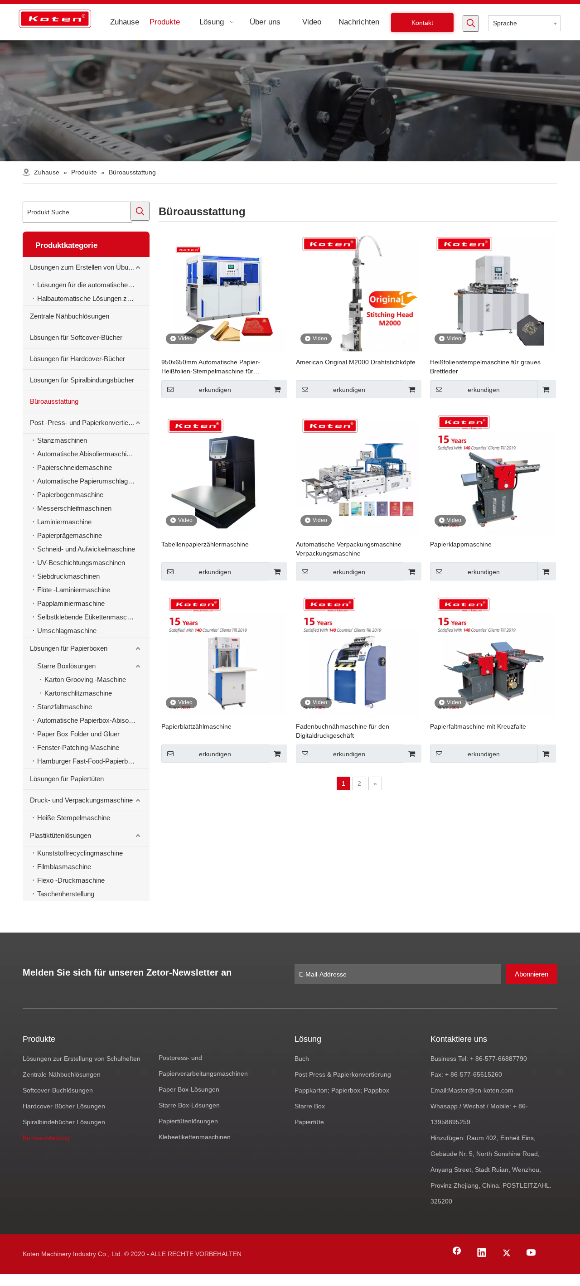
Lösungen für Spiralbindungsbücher (82, 380)
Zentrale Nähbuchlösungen (69, 316)
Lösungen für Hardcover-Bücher (77, 359)
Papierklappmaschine (461, 544)
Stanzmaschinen (62, 440)
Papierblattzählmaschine (196, 726)
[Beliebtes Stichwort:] (471, 23)
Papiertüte (309, 1122)
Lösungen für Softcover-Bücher (76, 337)
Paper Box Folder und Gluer (78, 734)
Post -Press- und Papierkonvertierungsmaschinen (90, 422)
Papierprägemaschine (69, 535)
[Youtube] (531, 1253)
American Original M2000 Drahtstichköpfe (356, 362)
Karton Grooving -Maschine (85, 679)
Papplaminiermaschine (71, 603)
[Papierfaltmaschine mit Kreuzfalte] (492, 654)
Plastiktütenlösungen (60, 835)
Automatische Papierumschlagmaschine (93, 481)
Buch (302, 1058)
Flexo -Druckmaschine (71, 880)
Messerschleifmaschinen (74, 508)
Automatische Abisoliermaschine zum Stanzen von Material (93, 454)
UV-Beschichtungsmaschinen (81, 562)
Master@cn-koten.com (480, 1090)
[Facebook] (457, 1253)
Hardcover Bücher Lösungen (64, 1106)
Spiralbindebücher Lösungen (64, 1122)
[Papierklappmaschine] (492, 472)
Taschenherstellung (65, 894)
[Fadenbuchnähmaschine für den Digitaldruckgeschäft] (358, 654)
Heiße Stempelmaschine (73, 818)
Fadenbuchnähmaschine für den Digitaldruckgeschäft (342, 731)
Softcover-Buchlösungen (58, 1090)
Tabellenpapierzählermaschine (205, 544)
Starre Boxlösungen (66, 666)
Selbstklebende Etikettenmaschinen (90, 617)
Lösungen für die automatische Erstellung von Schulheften (93, 285)
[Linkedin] (481, 1253)
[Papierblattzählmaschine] (223, 654)
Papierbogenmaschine (70, 494)
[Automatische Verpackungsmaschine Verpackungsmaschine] (358, 472)
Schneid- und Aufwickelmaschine (86, 549)
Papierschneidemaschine (74, 467)
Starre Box (310, 1106)
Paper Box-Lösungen (189, 1089)
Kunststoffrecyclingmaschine (80, 853)
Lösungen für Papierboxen (68, 648)
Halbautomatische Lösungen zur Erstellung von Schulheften (93, 298)
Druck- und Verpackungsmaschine (81, 800)
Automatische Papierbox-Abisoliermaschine (93, 720)
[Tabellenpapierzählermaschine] (223, 472)
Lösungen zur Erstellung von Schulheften (81, 1058)
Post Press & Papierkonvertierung (343, 1074)
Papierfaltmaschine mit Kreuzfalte (478, 726)
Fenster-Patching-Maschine (78, 747)
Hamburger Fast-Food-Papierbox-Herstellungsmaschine (93, 761)
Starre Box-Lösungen (189, 1105)
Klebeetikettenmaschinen (195, 1137)
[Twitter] (506, 1253)
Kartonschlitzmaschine (78, 693)
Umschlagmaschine (67, 630)
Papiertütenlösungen (188, 1121)
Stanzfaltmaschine (64, 707)
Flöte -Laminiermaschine (73, 590)
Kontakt (422, 22)
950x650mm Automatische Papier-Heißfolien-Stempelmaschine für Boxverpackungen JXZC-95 (210, 367)
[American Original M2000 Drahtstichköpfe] (358, 290)
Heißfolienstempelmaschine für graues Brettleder (485, 366)
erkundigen (215, 389)
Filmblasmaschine (64, 866)
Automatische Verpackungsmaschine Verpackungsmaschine (348, 549)
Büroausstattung (54, 401)
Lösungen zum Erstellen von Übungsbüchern (90, 267)
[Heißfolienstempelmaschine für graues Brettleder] (492, 290)
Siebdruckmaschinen (68, 576)
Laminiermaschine (64, 522)
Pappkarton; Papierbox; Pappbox (342, 1090)
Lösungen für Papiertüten (67, 779)
